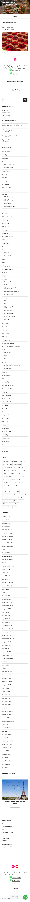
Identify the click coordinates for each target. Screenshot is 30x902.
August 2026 (6, 516)
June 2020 (5, 668)
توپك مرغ (6, 220)
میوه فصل (6, 438)
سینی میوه (8, 358)
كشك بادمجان (8, 395)
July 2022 (5, 612)
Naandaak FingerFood (9, 3)
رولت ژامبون (22, 470)
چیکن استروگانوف (13, 503)
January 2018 (6, 737)
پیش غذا (5, 503)
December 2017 (6, 741)
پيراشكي (7, 184)
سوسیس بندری (19, 482)
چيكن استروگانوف (8, 236)
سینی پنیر (20, 488)
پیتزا (6, 194)
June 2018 (5, 728)
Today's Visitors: (7, 826)
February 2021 (6, 648)
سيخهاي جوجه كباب (9, 343)
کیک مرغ (14, 507)
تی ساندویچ (20, 467)
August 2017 (6, 747)
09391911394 (16, 74)
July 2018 (5, 724)
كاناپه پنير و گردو (8, 388)
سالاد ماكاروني (9, 294)
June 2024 (5, 576)
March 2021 (5, 645)
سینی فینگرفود (16, 485)
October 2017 (6, 744)
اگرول (6, 161)
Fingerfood (5, 151)
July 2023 (5, 589)
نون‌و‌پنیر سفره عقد (9, 444)
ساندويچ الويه (9, 304)
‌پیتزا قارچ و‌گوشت (10, 206)
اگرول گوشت (9, 167)
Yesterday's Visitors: (8, 832)
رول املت (6, 262)
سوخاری (19, 479)
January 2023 (6, 599)
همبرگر (6, 451)
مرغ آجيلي (6, 418)
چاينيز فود (6, 226)
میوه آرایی (6, 435)
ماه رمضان (6, 415)
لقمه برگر (6, 411)
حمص (5, 246)
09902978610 (16, 71)
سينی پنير (8, 352)
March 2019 (5, 701)
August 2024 (6, 569)
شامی (5, 372)
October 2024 (6, 562)
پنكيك (5, 181)
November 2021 (6, 632)
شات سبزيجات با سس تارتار (13, 365)
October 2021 (6, 635)
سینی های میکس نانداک (8, 130)
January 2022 (6, 625)
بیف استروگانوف (7, 464)
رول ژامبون (7, 266)
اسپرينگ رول (8, 155)
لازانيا (5, 408)
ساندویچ (7, 298)
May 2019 (5, 695)
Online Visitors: (7, 820)
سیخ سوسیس (6, 485)
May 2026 (5, 526)
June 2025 (5, 549)
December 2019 (7, 675)
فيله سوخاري (8, 378)
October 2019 (6, 681)
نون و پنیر (6, 441)
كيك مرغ (6, 405)
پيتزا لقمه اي (9, 197)
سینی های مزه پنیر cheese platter (11, 135)
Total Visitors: (6, 838)
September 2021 (7, 638)
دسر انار (8, 252)
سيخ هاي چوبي (8, 340)
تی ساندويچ (9, 300)
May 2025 (5, 553)
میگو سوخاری (19, 497)
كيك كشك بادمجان (8, 402)
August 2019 (6, 685)
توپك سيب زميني (9, 216)
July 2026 (5, 520)
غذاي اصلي (7, 375)
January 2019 (6, 708)
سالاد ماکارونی (7, 476)
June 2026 (5, 523)
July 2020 (5, 665)
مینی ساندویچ (10, 497)
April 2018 (5, 731)
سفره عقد (5, 479)
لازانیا (24, 494)
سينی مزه (9, 355)
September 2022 (7, 605)
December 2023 (7, 582)
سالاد (6, 279)
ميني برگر (6, 428)
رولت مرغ (6, 272)
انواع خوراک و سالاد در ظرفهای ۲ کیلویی (12, 125)
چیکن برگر (6, 239)
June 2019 (5, 691)
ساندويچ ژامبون (10, 307)
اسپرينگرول (6, 461)
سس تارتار (6, 326)
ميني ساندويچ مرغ (10, 319)
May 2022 (5, 615)
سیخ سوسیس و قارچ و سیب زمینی (13, 346)
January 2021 (6, 652)
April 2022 (5, 619)
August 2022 (6, 609)
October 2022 (6, 602)
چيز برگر (6, 230)
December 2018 (7, 711)
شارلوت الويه (6, 491)
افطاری (6, 158)
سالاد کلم (15, 476)
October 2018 (6, 718)
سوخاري (7, 333)
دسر (5, 249)
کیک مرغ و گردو (6, 110)
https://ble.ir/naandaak (15, 91)
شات (6, 362)
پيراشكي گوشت (9, 187)
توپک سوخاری (17, 464)
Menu (15, 16)
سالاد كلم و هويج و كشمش (12, 291)
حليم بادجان (7, 243)
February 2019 (6, 704)
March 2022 (5, 622)
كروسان (6, 392)
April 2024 (5, 579)
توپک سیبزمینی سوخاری (9, 467)
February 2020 (6, 671)
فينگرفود (7, 382)
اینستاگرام (15, 888)
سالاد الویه (18, 473)
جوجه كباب (6, 223)
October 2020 (6, 655)
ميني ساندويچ (10, 313)
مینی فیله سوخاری (8, 431)
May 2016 (5, 767)
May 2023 (5, 596)
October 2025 (6, 543)
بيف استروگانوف (8, 171)
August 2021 (6, 642)
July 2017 (5, 751)
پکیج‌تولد (7, 177)
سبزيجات (6, 323)
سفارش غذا (23, 476)
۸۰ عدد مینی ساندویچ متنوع (9, 120)
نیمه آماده (6, 448)
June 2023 (5, 592)
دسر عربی (8, 255)
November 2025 (7, 539)
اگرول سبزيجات (10, 164)
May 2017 (5, 757)
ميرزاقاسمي (7, 421)
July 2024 (5, 572)
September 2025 (7, 546)
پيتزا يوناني (8, 203)
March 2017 (5, 764)
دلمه (5, 259)
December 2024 (7, 559)
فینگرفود (23, 491)
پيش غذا (7, 191)
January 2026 (6, 533)
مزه (4, 497)
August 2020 (6, 661)
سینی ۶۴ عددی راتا (7, 140)
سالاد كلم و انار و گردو (11, 288)
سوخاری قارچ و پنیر (8, 482)
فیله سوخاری (15, 491)
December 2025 (7, 536)
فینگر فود (5, 494)
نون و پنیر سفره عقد (7, 115)
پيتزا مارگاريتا (9, 200)
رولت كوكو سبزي (8, 269)
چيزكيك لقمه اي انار (8, 29)
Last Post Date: (7, 844)
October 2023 (6, 586)
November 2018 (7, 714)
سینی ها (7, 349)
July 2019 (5, 688)
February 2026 (6, 529)
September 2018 (7, 721)
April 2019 (5, 698)
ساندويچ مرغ (9, 310)
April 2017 (5, 761)
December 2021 (6, 629)
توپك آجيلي (6, 213)
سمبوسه (6, 330)
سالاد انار (8, 285)
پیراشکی (20, 500)
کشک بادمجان (6, 507)
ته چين (5, 210)
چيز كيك (6, 233)
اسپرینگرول (14, 461)
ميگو (5, 425)
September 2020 (7, 658)
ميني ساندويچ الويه (10, 316)
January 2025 (6, 556)
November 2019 (7, 678)
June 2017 (5, 754)
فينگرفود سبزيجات (9, 385)
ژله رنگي (6, 275)
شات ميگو (8, 368)
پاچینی (5, 174)
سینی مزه (5, 488)
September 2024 (7, 566)
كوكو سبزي (7, 398)
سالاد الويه (9, 281)
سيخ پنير (6, 336)
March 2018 (5, 734)
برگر (25, 461)
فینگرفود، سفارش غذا (15, 494)
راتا (9, 470)
